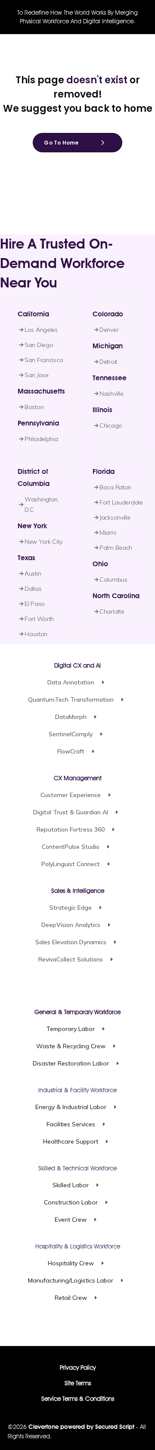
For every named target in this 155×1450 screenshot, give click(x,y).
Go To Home (61, 142)
